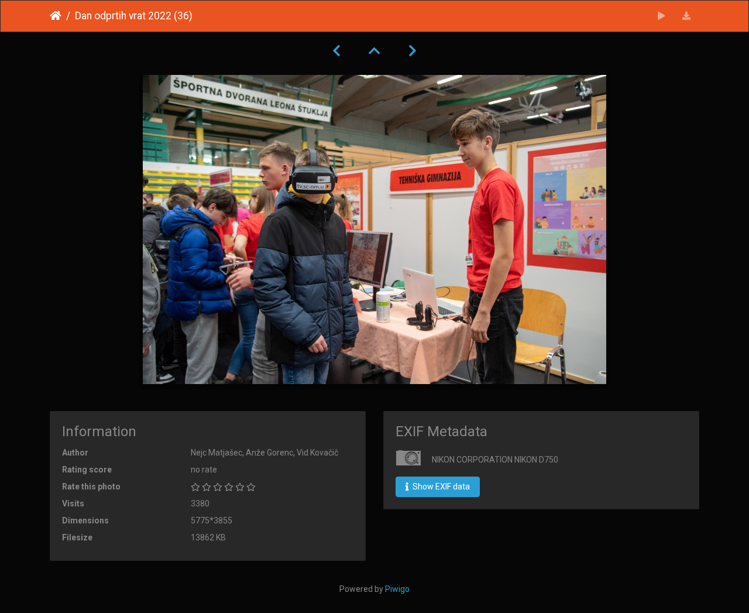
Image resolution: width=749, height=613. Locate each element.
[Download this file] (686, 16)
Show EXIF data (440, 486)
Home (55, 15)
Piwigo (397, 589)
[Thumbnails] (374, 51)
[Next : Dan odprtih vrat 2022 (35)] (412, 51)
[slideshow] (661, 16)
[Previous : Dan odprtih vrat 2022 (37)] (336, 51)
